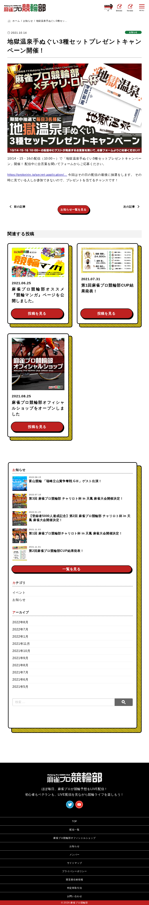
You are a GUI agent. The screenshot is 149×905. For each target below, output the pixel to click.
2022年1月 (20, 636)
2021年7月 (20, 672)
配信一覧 (74, 829)
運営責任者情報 (74, 879)
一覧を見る (71, 569)
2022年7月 (20, 629)
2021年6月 (20, 679)
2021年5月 (20, 686)
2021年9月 (20, 658)
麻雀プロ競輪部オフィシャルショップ (74, 838)
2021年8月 (20, 665)
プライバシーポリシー (74, 871)
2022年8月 (20, 622)
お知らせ (18, 599)
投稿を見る (37, 313)
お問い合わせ (74, 896)
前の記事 (19, 206)
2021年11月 (21, 643)
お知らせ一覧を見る (73, 209)
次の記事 (129, 206)
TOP (74, 821)
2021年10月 (21, 651)
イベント (18, 592)
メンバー (74, 854)
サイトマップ (74, 863)
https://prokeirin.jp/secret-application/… (37, 174)
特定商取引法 (74, 888)
